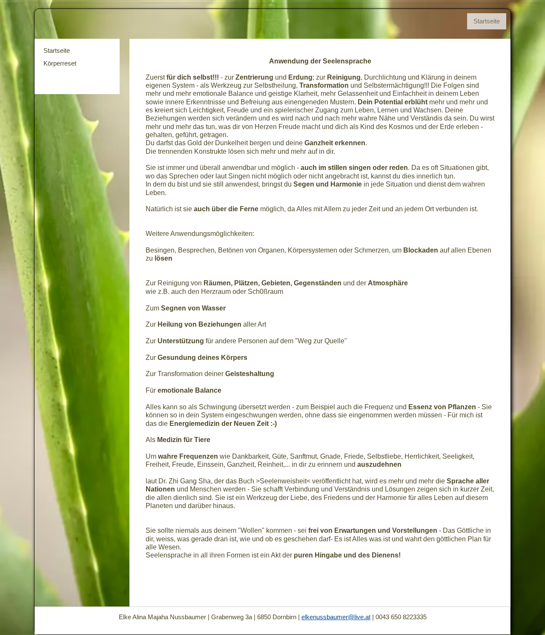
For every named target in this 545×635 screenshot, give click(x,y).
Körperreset (59, 63)
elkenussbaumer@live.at (335, 617)
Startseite (56, 50)
